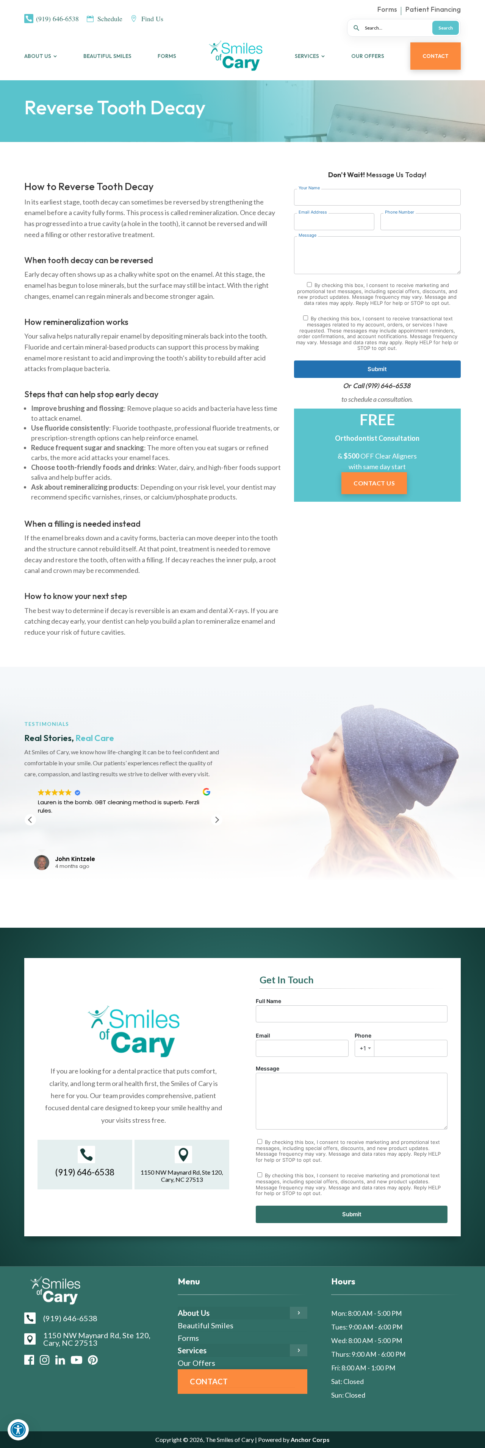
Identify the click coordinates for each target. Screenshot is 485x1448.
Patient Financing (433, 10)
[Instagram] (45, 1359)
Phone (363, 1042)
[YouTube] (76, 1359)
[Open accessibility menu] (18, 1429)
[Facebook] (29, 1359)
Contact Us (374, 483)
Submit (377, 369)
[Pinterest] (93, 1359)
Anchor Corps (309, 1439)
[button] (216, 819)
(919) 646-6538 (387, 385)
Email (263, 1035)
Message (267, 1068)
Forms (387, 10)
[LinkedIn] (60, 1359)
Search (445, 28)
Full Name (268, 1001)
